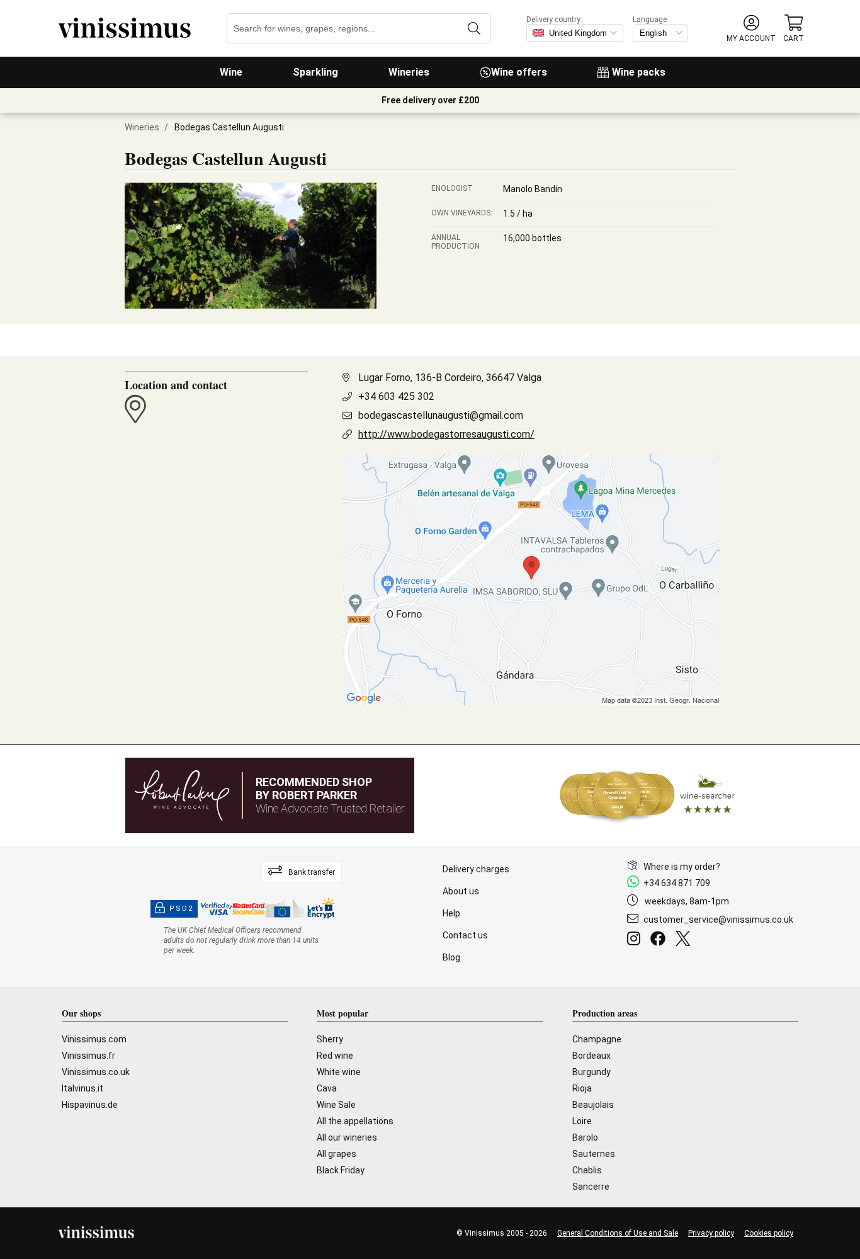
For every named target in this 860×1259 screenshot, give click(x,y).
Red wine (335, 1056)
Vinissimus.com (94, 1039)
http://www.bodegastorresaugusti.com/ (446, 434)
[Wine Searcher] (647, 795)
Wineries (408, 72)
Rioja (582, 1088)
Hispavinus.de (90, 1105)
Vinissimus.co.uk (96, 1072)
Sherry (330, 1039)
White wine (339, 1072)
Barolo (585, 1137)
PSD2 (181, 908)
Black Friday (341, 1170)
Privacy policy (711, 1233)
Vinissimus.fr (88, 1056)
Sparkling (315, 72)
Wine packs (638, 72)
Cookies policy (768, 1233)
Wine (231, 72)
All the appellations (355, 1121)
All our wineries (347, 1137)
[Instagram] (636, 940)
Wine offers (519, 72)
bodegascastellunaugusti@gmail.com (440, 415)
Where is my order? (681, 867)
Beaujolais (593, 1105)
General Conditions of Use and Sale (617, 1233)
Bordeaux (591, 1056)
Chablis (587, 1170)
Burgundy (591, 1072)
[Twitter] (685, 940)
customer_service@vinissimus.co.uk (718, 919)
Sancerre (590, 1187)
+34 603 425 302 (396, 396)
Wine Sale (336, 1105)
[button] (751, 28)
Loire (582, 1121)
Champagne (596, 1039)
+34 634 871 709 (676, 883)
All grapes (336, 1154)
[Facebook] (660, 940)
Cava (327, 1088)
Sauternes (593, 1154)
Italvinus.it (82, 1088)
